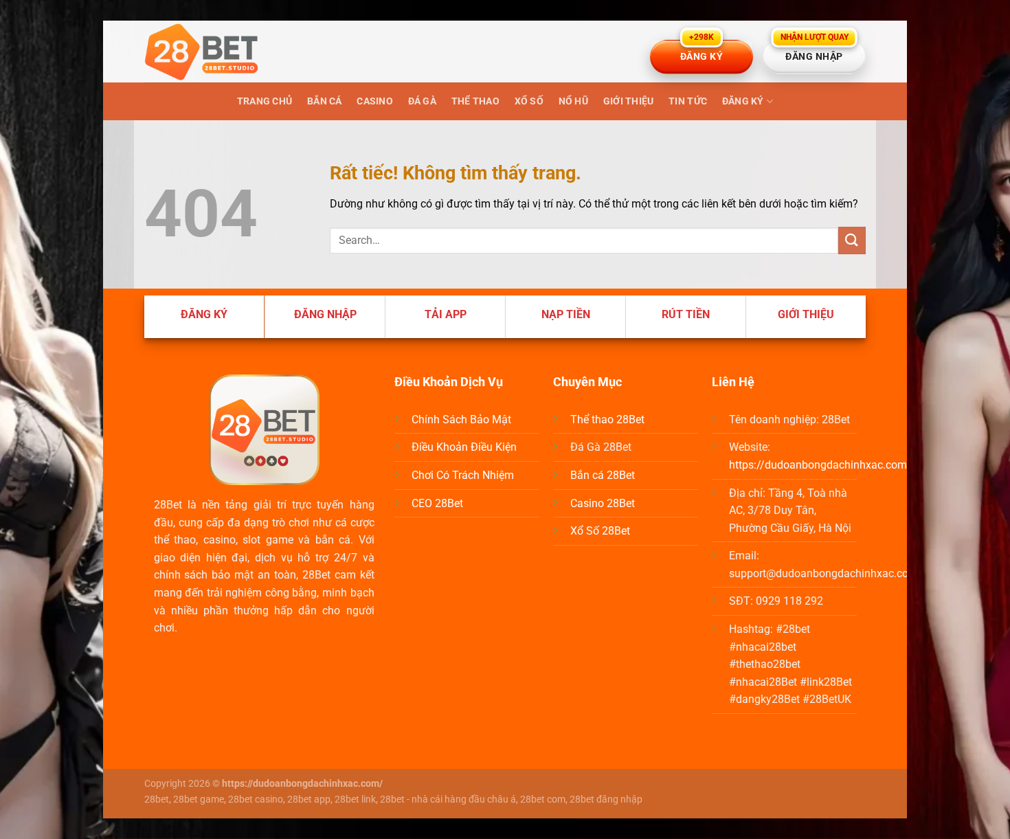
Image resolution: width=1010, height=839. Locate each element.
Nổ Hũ (573, 101)
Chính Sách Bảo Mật (461, 419)
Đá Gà (422, 101)
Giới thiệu (628, 101)
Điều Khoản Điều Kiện (464, 447)
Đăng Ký (743, 101)
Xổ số (529, 101)
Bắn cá (324, 101)
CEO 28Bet (437, 503)
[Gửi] (852, 240)
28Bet (168, 504)
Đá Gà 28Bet (600, 447)
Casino (375, 101)
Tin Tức (688, 101)
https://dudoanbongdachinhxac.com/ (820, 464)
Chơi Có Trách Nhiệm (463, 475)
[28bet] (213, 51)
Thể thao (475, 101)
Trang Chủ (265, 101)
